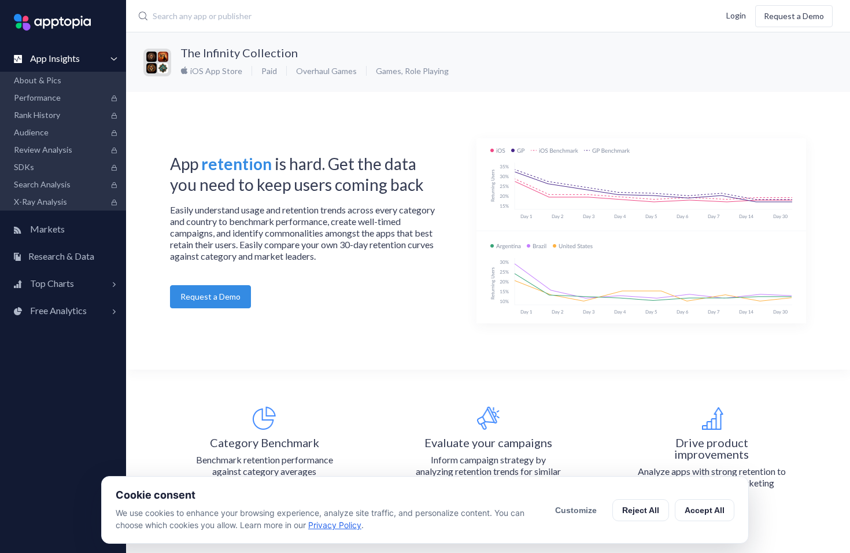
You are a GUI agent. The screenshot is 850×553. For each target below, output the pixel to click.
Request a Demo (794, 16)
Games (388, 71)
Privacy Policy (334, 525)
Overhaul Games (326, 71)
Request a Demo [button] (210, 296)
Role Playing (427, 71)
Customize (576, 510)
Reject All (640, 510)
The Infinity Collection (239, 53)
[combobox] (359, 16)
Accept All (705, 510)
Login (736, 15)
